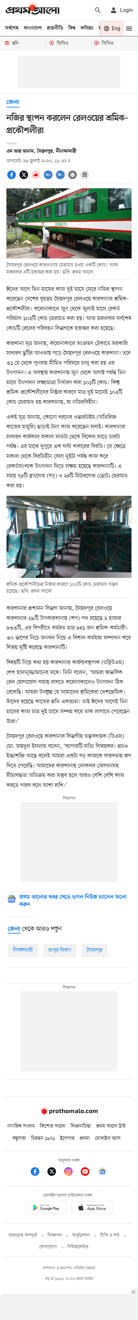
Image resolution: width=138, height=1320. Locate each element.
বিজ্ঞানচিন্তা (81, 1126)
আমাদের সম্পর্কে (22, 1235)
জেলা (12, 102)
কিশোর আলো (52, 1126)
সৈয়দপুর (94, 950)
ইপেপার (67, 1138)
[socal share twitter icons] (25, 178)
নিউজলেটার (78, 1247)
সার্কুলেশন (81, 1235)
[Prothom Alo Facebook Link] (38, 1172)
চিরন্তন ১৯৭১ (43, 1138)
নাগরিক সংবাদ (21, 1126)
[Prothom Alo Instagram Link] (71, 1172)
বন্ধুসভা (19, 1138)
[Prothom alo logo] (69, 1113)
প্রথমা (85, 1138)
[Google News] (102, 1173)
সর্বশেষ (12, 28)
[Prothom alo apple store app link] (92, 1208)
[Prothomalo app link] (46, 1208)
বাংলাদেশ (33, 28)
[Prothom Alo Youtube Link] (88, 1172)
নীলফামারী (23, 950)
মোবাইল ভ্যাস (108, 1138)
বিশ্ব (71, 28)
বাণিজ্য (87, 28)
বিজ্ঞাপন (54, 1235)
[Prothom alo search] (98, 10)
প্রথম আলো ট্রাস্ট (110, 1126)
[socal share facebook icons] (12, 178)
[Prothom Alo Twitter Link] (55, 1172)
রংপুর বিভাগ (59, 950)
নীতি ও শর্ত (109, 1235)
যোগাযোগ (48, 1247)
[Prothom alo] (32, 10)
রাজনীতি (55, 28)
